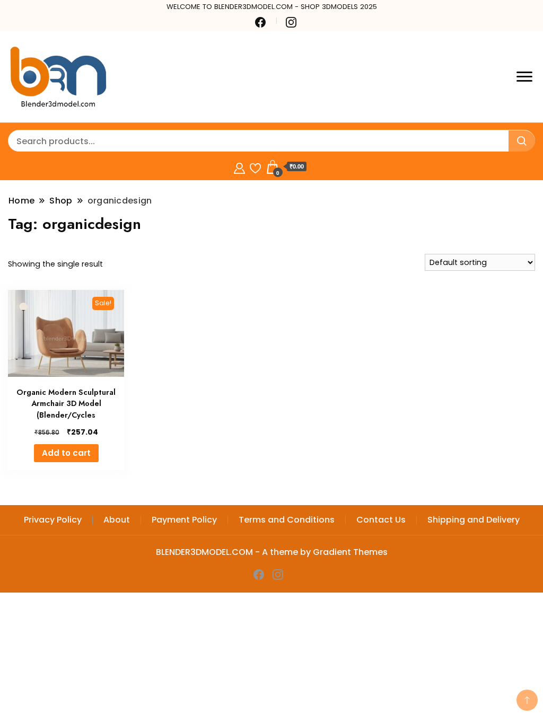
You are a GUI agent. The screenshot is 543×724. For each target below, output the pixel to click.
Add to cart (66, 452)
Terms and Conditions (287, 520)
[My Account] (239, 166)
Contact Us (381, 520)
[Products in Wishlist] (255, 166)
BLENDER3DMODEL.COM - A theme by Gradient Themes (272, 552)
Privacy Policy (53, 520)
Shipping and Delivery (473, 520)
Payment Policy (184, 520)
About (116, 520)
